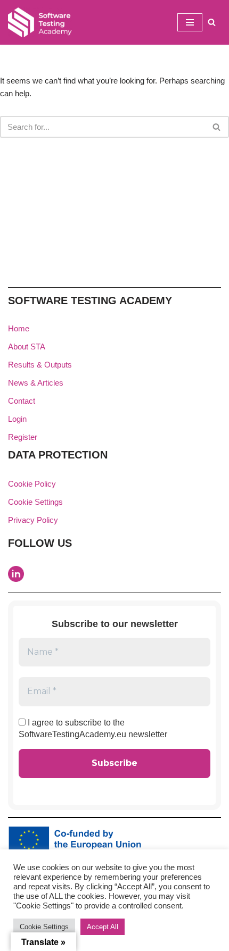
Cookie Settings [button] (35, 502)
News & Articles (35, 382)
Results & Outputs (40, 364)
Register (22, 436)
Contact (21, 400)
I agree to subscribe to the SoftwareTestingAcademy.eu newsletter (93, 728)
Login (17, 418)
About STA (26, 346)
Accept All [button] (102, 927)
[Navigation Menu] (189, 22)
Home (18, 328)
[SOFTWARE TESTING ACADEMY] (40, 22)
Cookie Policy (32, 483)
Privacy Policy (33, 519)
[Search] (212, 22)
